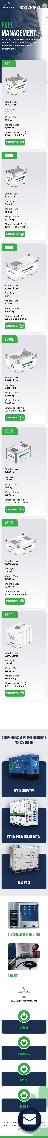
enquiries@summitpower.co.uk (24, 1000)
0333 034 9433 (30, 7)
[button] (45, 7)
